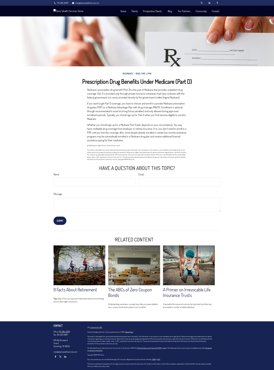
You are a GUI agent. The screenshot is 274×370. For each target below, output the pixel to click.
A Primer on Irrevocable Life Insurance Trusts (186, 292)
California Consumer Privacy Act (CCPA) (149, 348)
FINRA (154, 359)
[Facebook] (217, 3)
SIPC (158, 359)
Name (56, 174)
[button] (123, 11)
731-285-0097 (62, 3)
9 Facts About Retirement (75, 290)
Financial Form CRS (96, 327)
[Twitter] (201, 3)
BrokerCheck (129, 332)
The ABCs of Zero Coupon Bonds (130, 292)
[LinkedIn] (209, 3)
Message (58, 193)
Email (141, 174)
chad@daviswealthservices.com (87, 3)
